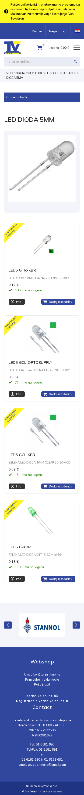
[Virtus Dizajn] (42, 791)
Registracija (57, 31)
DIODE (38, 73)
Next (76, 625)
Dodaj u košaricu (60, 302)
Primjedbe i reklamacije (42, 679)
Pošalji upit (42, 684)
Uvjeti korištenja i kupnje (42, 674)
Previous (8, 625)
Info (18, 302)
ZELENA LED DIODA (57, 73)
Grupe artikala (17, 97)
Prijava (37, 31)
